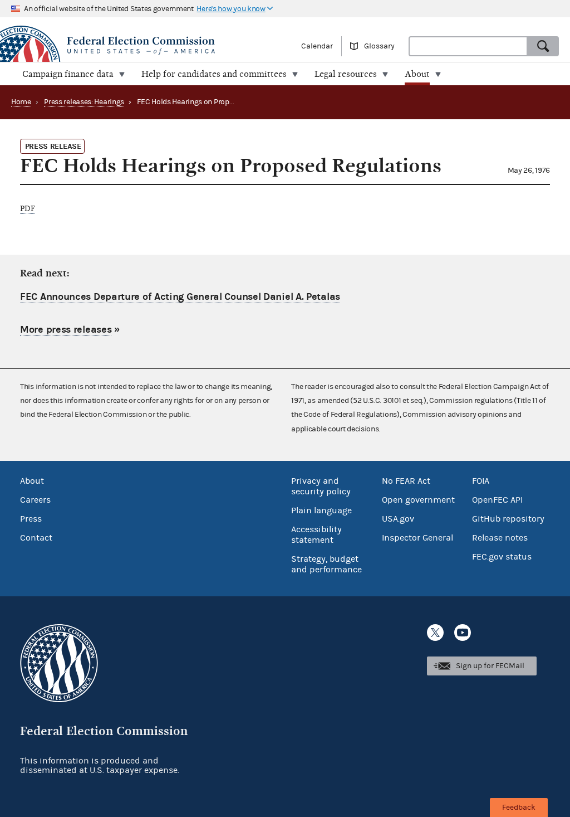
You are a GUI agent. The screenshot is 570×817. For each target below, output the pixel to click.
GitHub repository (508, 519)
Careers (35, 500)
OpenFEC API (497, 500)
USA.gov (398, 519)
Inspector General (417, 538)
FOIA (480, 481)
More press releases (65, 329)
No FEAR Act (406, 481)
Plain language (321, 510)
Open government (418, 500)
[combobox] (468, 46)
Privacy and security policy (321, 486)
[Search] (543, 46)
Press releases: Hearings (84, 102)
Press (31, 519)
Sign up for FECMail (490, 666)
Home (21, 102)
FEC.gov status (502, 557)
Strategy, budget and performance (326, 564)
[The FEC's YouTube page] (462, 632)
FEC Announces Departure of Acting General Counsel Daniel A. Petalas (180, 297)
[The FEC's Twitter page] (435, 632)
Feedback (518, 807)
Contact (36, 538)
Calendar (317, 46)
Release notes (500, 538)
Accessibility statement (316, 534)
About (32, 481)
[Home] (142, 45)
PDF (27, 208)
